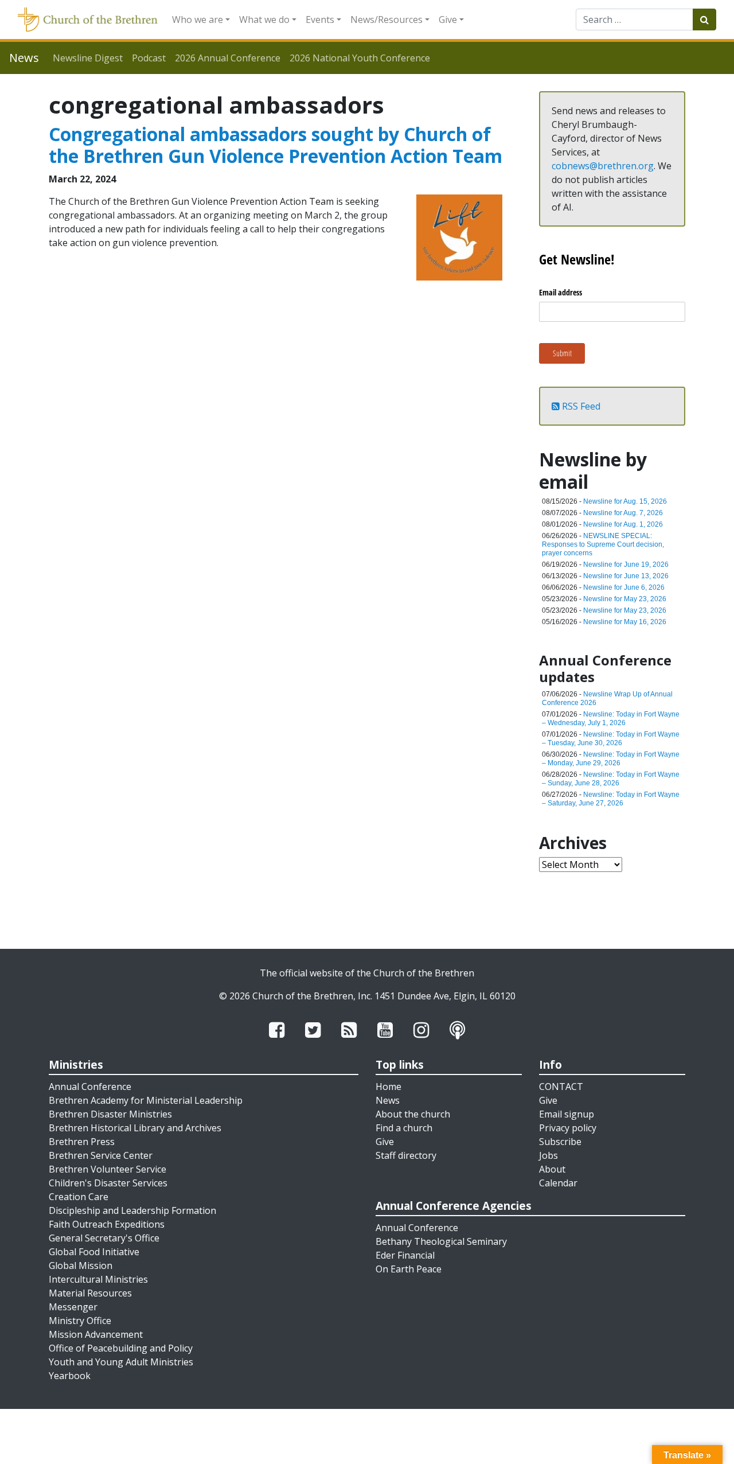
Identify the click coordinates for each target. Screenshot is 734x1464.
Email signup (566, 1114)
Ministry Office (80, 1320)
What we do (264, 19)
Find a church (404, 1128)
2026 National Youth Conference (360, 58)
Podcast (149, 58)
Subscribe (560, 1141)
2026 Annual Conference (227, 58)
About (552, 1169)
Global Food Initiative (94, 1251)
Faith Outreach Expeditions (107, 1224)
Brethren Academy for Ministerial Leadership (146, 1100)
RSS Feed (580, 406)
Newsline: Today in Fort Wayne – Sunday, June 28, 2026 (611, 778)
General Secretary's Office (104, 1238)
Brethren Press (82, 1141)
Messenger (73, 1307)
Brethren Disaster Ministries (110, 1114)
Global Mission (80, 1265)
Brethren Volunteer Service (107, 1169)
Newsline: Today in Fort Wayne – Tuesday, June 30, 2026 (611, 738)
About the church (413, 1114)
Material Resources (90, 1293)
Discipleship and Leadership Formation (132, 1210)
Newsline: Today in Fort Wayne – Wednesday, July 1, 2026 (611, 718)
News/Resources (386, 19)
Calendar (558, 1183)
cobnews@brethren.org (603, 165)
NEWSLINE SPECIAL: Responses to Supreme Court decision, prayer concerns (603, 544)
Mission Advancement (96, 1334)
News (388, 1100)
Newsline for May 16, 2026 (624, 622)
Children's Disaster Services (108, 1183)
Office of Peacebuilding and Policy (121, 1348)
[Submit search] (704, 19)
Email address (560, 292)
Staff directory (406, 1155)
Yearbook (70, 1375)
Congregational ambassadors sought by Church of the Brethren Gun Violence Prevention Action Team (275, 145)
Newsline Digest (88, 58)
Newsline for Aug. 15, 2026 (625, 501)
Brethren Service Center (101, 1155)
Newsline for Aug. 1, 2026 (623, 524)
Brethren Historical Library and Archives (135, 1128)
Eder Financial (405, 1255)
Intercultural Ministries (98, 1279)
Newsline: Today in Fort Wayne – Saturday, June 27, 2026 (611, 799)
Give (448, 19)
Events (320, 19)
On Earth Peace (409, 1269)
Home (388, 1086)
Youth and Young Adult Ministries (121, 1362)
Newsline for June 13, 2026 (626, 576)
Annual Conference (90, 1086)
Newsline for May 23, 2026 (624, 599)
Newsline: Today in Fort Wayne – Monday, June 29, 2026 (611, 758)
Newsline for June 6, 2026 (624, 587)
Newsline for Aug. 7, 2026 (623, 513)
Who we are (197, 19)
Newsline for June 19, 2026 (626, 564)
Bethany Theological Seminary (441, 1241)
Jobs (548, 1155)
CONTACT (561, 1086)
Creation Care (78, 1196)
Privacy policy (567, 1128)
